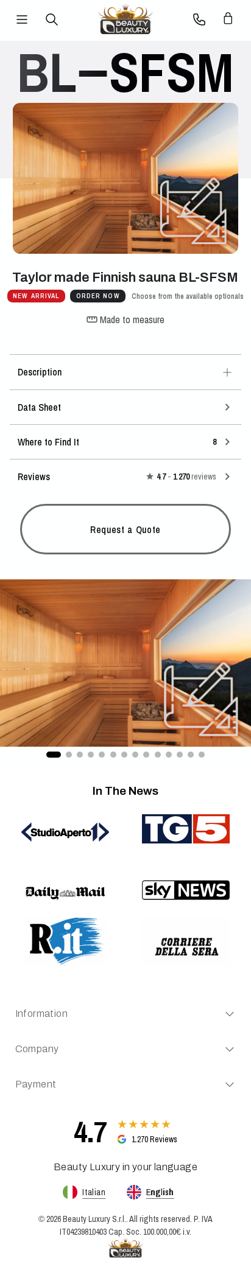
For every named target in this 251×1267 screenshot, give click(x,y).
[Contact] (199, 19)
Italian (93, 1192)
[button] (125, 663)
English (160, 1192)
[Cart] (229, 19)
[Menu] (22, 19)
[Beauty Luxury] (125, 19)
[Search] (52, 19)
